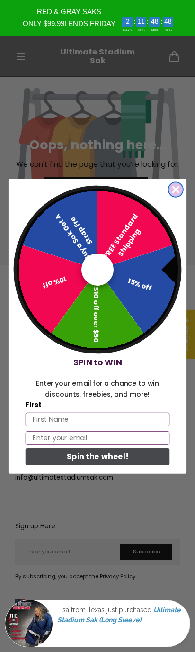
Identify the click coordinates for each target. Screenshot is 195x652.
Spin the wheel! (97, 456)
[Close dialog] (175, 189)
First (34, 404)
